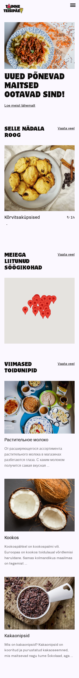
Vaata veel (66, 128)
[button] (72, 5)
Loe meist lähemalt (19, 105)
